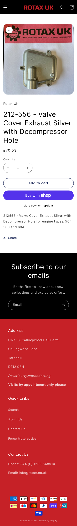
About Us (15, 419)
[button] (5, 7)
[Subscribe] (64, 305)
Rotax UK (32, 521)
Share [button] (12, 238)
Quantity (9, 159)
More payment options (38, 205)
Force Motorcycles (22, 438)
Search (13, 410)
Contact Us (16, 429)
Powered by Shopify (47, 521)
